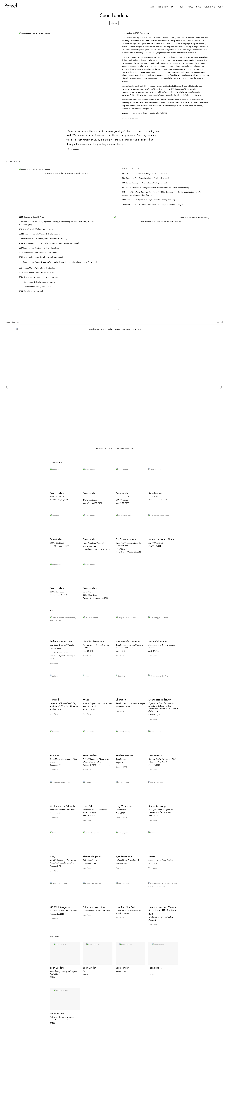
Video (190, 6)
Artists (152, 6)
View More (54, 663)
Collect (181, 6)
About (220, 6)
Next (221, 387)
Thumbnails (222, 322)
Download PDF (121, 767)
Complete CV (114, 308)
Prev (7, 387)
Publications (209, 6)
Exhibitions (163, 6)
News (198, 6)
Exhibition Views (218, 322)
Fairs (173, 6)
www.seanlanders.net (130, 117)
